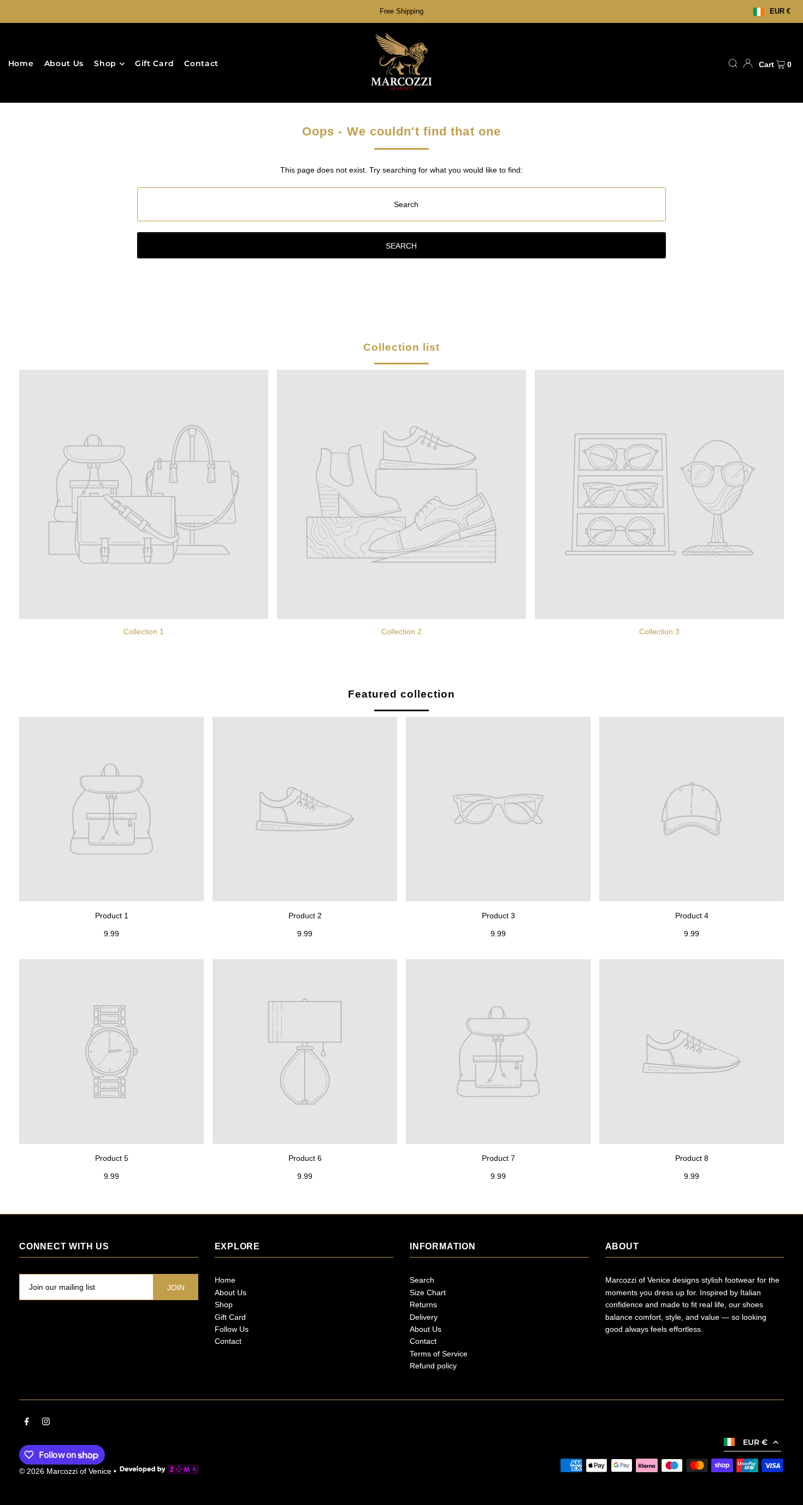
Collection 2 (401, 631)
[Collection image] (143, 494)
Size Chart (428, 1292)
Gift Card (230, 1317)
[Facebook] (27, 1423)
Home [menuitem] (21, 64)
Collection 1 (143, 631)
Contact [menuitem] (201, 64)
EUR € (780, 12)
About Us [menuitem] (64, 64)
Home (225, 1280)
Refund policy (433, 1365)
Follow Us (232, 1329)
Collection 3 (659, 631)
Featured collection (401, 694)
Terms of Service (439, 1353)
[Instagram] (46, 1423)
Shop (105, 64)
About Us (230, 1292)
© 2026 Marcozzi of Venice (65, 1471)
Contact (228, 1341)
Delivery (424, 1317)
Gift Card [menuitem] (154, 64)
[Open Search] (733, 63)
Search (422, 1280)
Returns (423, 1304)
